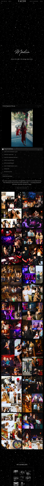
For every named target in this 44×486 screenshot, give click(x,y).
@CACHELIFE (22, 464)
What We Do (4, 1)
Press (41, 1)
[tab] (22, 149)
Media (10, 1)
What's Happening (34, 1)
